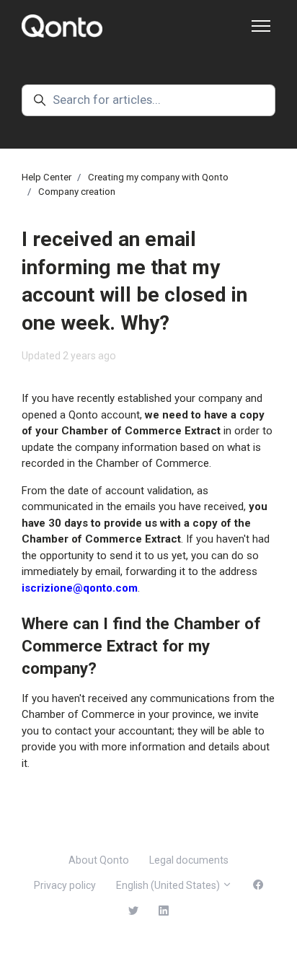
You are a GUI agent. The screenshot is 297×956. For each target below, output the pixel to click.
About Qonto (98, 860)
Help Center (46, 177)
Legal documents (189, 860)
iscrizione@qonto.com (80, 588)
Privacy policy (65, 885)
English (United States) (169, 885)
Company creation (76, 191)
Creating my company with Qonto (158, 177)
